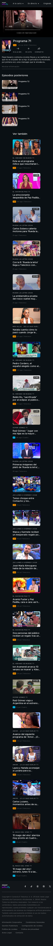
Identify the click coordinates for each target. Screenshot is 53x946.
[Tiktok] (31, 886)
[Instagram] (44, 886)
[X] (50, 886)
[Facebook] (25, 886)
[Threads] (37, 886)
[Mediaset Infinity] (5, 3)
